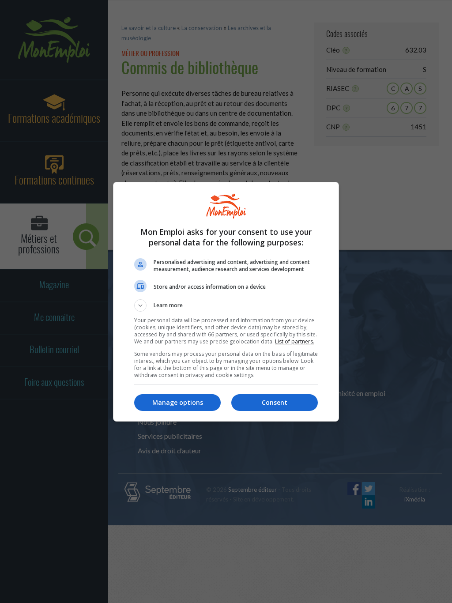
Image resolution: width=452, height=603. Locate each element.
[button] (226, 305)
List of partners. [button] (294, 341)
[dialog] (226, 302)
